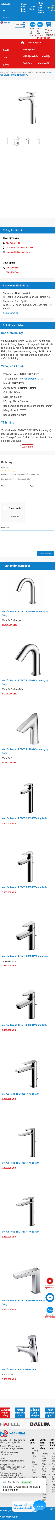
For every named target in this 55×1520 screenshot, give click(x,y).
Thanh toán (32, 7)
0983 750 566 (12, 268)
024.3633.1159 (13, 243)
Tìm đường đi (35, 1464)
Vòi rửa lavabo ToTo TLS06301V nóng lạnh (24, 1025)
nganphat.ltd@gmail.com (18, 252)
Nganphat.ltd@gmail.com (12, 1461)
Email (32, 486)
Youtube (5, 17)
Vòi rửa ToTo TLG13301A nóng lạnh (20, 1094)
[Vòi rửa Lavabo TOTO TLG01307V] (6, 141)
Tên (3, 486)
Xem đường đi (10, 313)
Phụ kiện (46, 56)
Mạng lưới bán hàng (24, 7)
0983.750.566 (50, 1316)
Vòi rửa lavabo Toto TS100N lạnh (19, 1369)
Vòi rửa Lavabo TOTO (36, 72)
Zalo (3, 10)
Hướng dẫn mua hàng (45, 1457)
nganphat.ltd (49, 1287)
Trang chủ (23, 42)
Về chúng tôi (35, 1450)
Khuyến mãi (43, 63)
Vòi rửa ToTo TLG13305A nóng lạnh (20, 1162)
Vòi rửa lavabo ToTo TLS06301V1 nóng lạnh (25, 956)
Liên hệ (34, 1457)
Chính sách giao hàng (44, 1467)
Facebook (5, 3)
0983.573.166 (27, 248)
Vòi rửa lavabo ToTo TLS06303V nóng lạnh (24, 887)
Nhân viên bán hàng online (41, 8)
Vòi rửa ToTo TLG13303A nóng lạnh (20, 1231)
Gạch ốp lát (28, 63)
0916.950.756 (12, 248)
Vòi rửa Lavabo (18, 72)
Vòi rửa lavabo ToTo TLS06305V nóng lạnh (24, 818)
